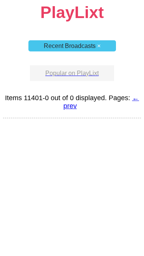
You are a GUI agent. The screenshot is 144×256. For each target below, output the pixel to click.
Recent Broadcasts (72, 46)
